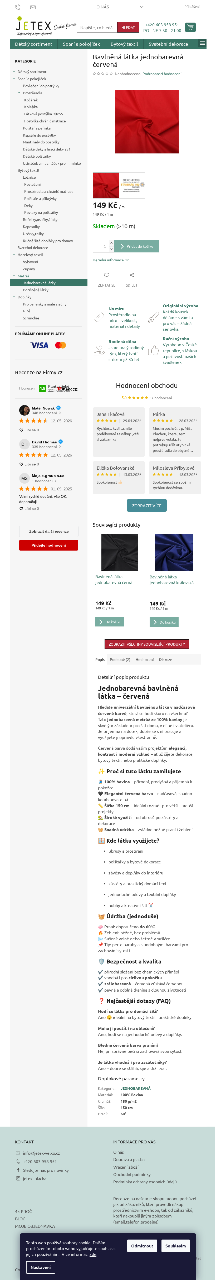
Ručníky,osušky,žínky (40, 219)
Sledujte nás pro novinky (46, 1170)
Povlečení (32, 184)
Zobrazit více (146, 505)
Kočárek (31, 99)
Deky (28, 205)
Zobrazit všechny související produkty (147, 644)
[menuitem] (33, 44)
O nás (102, 6)
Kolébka (31, 106)
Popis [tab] (100, 659)
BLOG (20, 1218)
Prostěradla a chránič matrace (48, 191)
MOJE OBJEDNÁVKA (35, 1226)
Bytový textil (28, 170)
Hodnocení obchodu (147, 385)
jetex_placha (34, 1178)
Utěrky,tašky (33, 233)
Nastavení (41, 1267)
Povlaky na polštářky (41, 212)
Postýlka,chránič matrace (45, 120)
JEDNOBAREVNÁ (136, 1088)
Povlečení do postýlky (41, 85)
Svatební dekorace (33, 247)
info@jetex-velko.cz (41, 1152)
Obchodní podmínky (132, 1174)
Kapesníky (31, 226)
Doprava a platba (129, 1159)
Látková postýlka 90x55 (43, 113)
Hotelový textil (30, 254)
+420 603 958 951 (162, 24)
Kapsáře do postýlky (39, 135)
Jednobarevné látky (39, 282)
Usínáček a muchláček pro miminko (52, 163)
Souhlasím (175, 1245)
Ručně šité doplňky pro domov (48, 240)
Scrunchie (31, 317)
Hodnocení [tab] (145, 659)
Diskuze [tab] (165, 659)
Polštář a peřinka (37, 128)
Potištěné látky (35, 289)
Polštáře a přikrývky (40, 198)
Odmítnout (142, 1245)
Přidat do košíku (140, 246)
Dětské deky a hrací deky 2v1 (47, 149)
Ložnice (29, 177)
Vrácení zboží (126, 1166)
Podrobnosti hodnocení (162, 73)
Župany (29, 268)
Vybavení (30, 261)
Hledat (128, 27)
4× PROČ (23, 1211)
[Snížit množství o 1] (111, 249)
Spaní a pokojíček (32, 78)
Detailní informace (108, 259)
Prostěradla (32, 92)
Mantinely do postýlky (41, 141)
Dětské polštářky (37, 156)
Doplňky (24, 296)
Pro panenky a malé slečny (44, 304)
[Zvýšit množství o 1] (111, 243)
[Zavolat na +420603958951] (23, 6)
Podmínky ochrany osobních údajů (145, 1181)
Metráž (24, 275)
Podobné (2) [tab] (120, 659)
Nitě (26, 310)
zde (93, 1254)
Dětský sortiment (32, 71)
